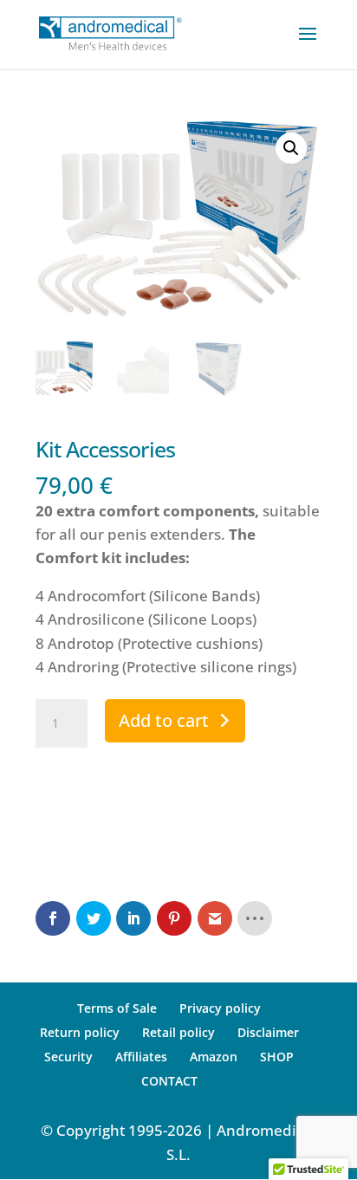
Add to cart (164, 720)
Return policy (80, 1032)
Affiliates (141, 1056)
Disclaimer (268, 1032)
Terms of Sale (117, 1008)
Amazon (213, 1056)
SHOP (277, 1056)
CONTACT (169, 1081)
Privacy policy (220, 1008)
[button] (291, 148)
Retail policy (178, 1032)
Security (68, 1056)
